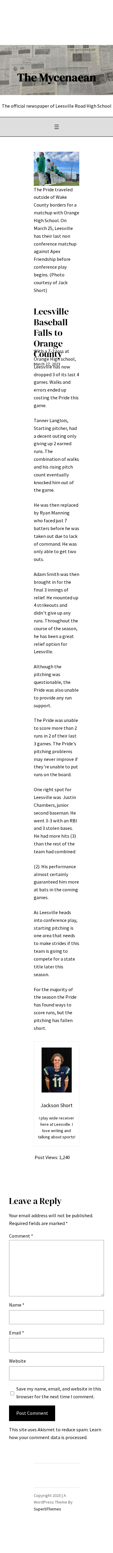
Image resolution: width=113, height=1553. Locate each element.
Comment (21, 1236)
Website (17, 1361)
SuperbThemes (47, 1509)
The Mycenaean (56, 77)
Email (16, 1333)
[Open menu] (56, 126)
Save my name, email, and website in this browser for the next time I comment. (58, 1392)
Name (16, 1305)
